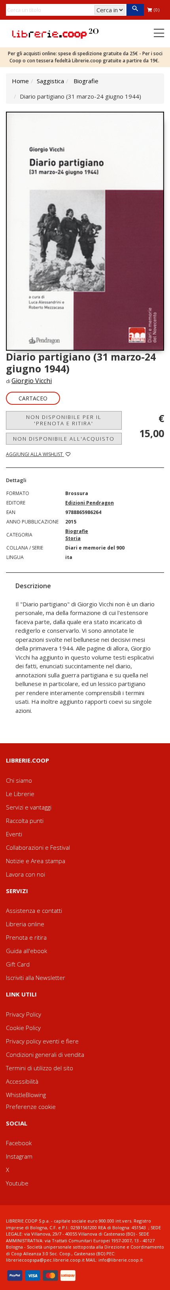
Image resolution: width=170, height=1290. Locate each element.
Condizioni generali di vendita (45, 1054)
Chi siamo (19, 780)
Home (20, 81)
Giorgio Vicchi (31, 380)
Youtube (17, 1183)
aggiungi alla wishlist (35, 454)
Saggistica (50, 81)
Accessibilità (22, 1081)
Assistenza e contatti (34, 910)
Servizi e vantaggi (28, 807)
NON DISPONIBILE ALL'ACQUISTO (64, 438)
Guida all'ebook (26, 951)
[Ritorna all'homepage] (55, 33)
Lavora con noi (25, 874)
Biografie (86, 81)
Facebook (19, 1143)
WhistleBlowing (26, 1095)
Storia (73, 538)
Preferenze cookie (31, 1107)
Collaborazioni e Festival (38, 847)
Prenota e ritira (26, 937)
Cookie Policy (23, 1028)
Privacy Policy (23, 1014)
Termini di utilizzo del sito (39, 1068)
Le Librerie (20, 794)
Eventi (14, 834)
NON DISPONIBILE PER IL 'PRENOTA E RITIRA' (64, 420)
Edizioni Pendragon (89, 502)
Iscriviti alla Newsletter (35, 978)
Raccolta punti (24, 820)
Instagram (19, 1156)
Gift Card (18, 964)
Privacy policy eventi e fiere (42, 1041)
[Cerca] (135, 10)
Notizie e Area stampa (35, 861)
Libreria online (25, 924)
